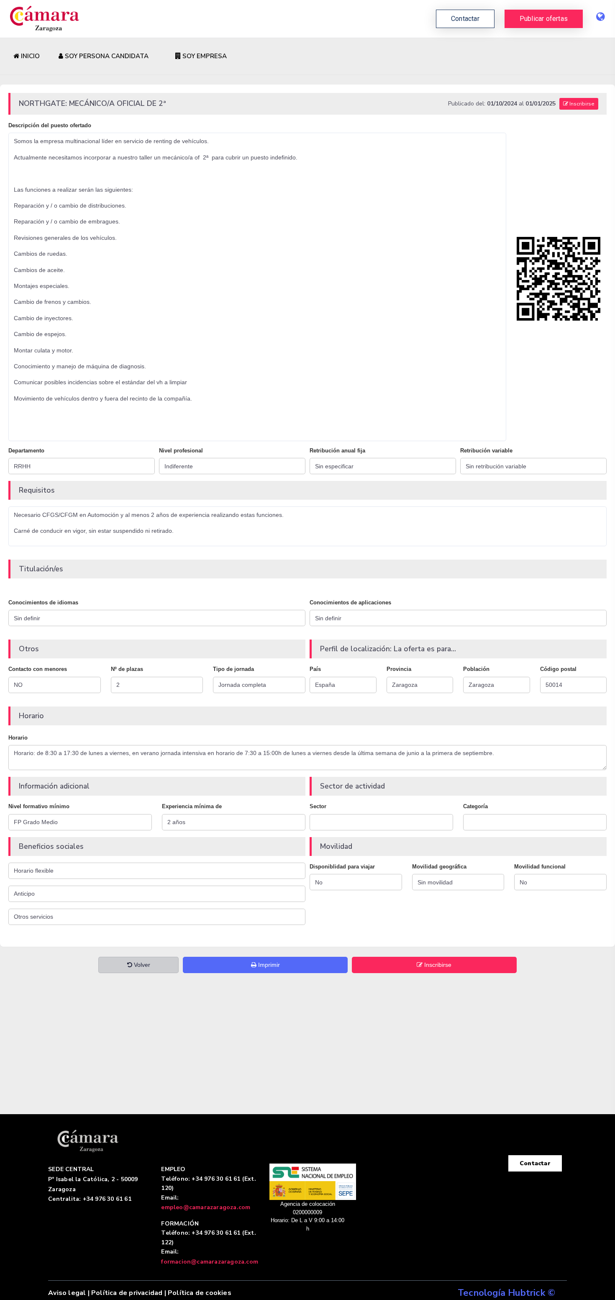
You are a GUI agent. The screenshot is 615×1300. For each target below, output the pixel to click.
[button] (544, 19)
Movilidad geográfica (439, 866)
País (315, 669)
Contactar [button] (465, 19)
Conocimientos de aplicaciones (350, 602)
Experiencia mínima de (192, 806)
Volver (141, 964)
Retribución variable (486, 450)
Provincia (399, 669)
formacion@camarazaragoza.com (209, 1262)
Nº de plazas (127, 669)
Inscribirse (581, 103)
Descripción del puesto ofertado (49, 125)
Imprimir (268, 964)
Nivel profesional (181, 450)
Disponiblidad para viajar (342, 866)
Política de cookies (199, 1292)
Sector (318, 806)
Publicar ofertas (544, 19)
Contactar (535, 1163)
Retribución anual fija (337, 450)
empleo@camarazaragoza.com (205, 1207)
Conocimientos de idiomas (43, 602)
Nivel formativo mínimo (38, 806)
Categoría (475, 806)
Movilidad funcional (540, 866)
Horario (18, 738)
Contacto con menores (37, 669)
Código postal (558, 669)
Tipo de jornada (233, 669)
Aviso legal (67, 1292)
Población (476, 669)
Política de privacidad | (128, 1292)
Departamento (26, 450)
